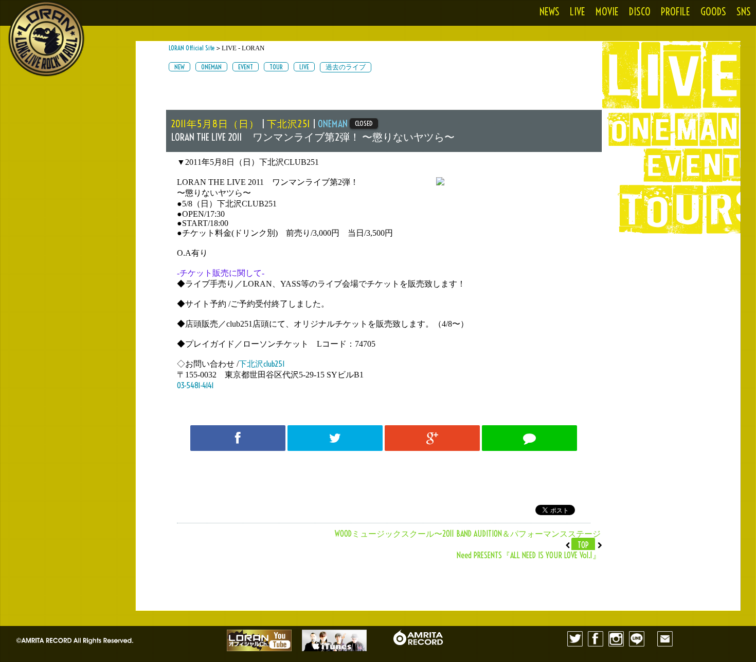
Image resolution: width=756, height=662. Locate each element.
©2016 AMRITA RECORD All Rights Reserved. (87, 638)
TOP (583, 545)
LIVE (577, 11)
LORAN (46, 38)
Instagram (616, 639)
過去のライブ (346, 67)
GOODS (713, 11)
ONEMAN (211, 67)
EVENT (245, 67)
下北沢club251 (262, 364)
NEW (179, 67)
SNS (743, 11)
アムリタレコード (418, 637)
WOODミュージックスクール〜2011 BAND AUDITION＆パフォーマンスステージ (468, 533)
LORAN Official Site (192, 48)
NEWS (549, 11)
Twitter (575, 639)
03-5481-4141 (195, 385)
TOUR (276, 67)
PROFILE (675, 11)
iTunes (334, 640)
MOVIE (607, 11)
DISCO (640, 11)
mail (665, 639)
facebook (595, 639)
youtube (259, 640)
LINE (636, 639)
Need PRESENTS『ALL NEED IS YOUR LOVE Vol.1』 (529, 555)
